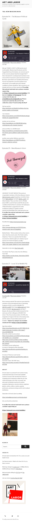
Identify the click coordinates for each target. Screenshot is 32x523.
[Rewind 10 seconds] (9, 58)
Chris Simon (19, 469)
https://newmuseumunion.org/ (18, 222)
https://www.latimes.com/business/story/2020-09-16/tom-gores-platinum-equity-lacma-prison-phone (15, 132)
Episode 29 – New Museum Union (14, 148)
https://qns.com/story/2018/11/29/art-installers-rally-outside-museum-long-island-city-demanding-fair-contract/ (16, 341)
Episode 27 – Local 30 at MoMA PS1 (14, 264)
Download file (6, 62)
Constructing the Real (16, 478)
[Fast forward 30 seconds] (16, 58)
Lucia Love (16, 467)
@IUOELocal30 (7, 307)
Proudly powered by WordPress (10, 519)
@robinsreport (16, 309)
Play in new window (15, 62)
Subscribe (21, 60)
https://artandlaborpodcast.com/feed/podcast (14, 397)
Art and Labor (11, 2)
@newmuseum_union (8, 197)
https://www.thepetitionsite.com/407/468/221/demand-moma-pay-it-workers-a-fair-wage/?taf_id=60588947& (15, 330)
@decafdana (9, 199)
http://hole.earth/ (19, 248)
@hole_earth (22, 199)
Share (27, 60)
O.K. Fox (18, 472)
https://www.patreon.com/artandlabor (13, 410)
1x (12, 58)
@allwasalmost (22, 307)
